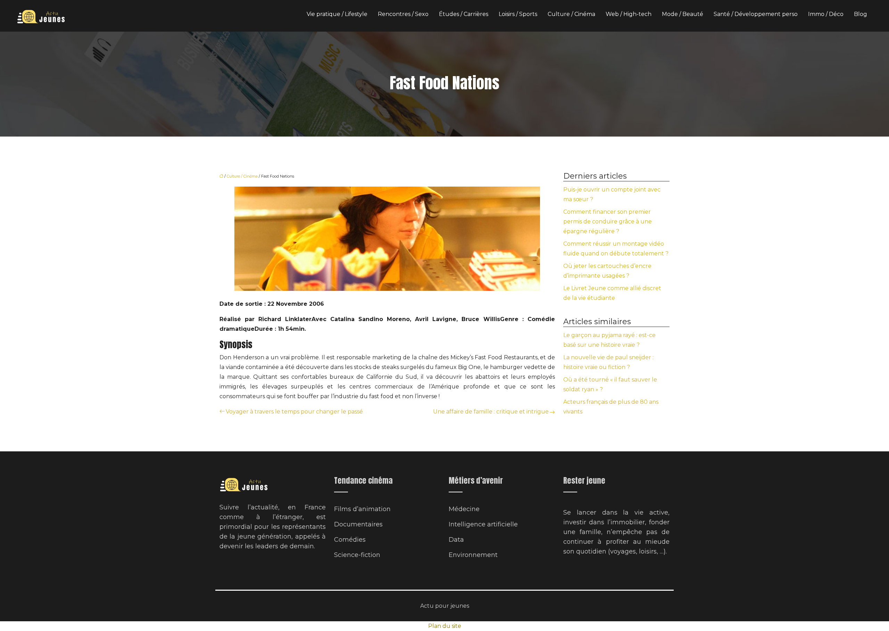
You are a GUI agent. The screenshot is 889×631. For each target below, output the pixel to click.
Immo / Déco (826, 14)
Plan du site (444, 626)
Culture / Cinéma (571, 14)
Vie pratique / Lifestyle (337, 14)
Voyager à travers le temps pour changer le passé (294, 411)
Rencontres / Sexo (403, 14)
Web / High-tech (628, 14)
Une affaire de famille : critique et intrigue (491, 411)
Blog (860, 14)
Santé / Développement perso (756, 14)
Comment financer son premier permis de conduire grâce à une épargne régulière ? (607, 221)
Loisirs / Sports (518, 14)
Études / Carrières (463, 14)
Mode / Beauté (682, 14)
